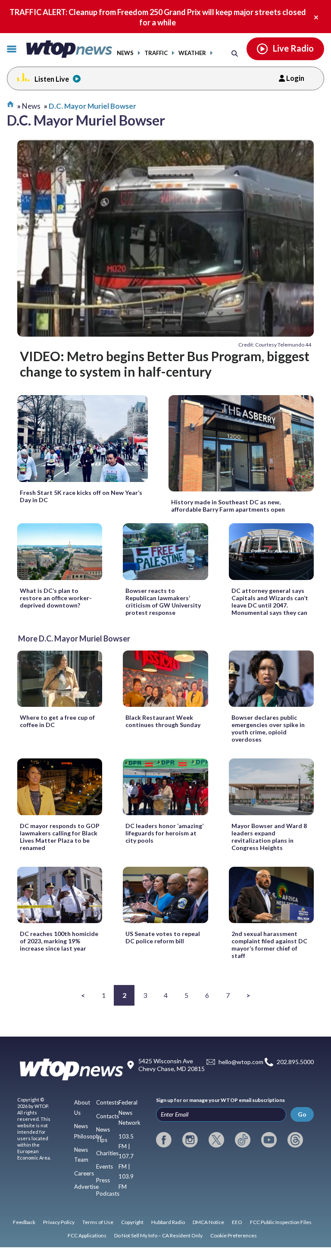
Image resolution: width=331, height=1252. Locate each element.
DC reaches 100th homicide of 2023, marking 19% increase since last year (59, 941)
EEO (237, 1222)
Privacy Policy (59, 1222)
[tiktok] (242, 1140)
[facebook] (164, 1140)
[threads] (295, 1140)
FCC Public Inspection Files (281, 1222)
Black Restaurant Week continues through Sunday (162, 721)
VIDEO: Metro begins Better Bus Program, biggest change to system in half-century (164, 363)
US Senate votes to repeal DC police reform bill (162, 937)
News (125, 53)
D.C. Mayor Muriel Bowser (92, 105)
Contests (107, 1102)
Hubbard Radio (168, 1222)
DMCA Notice (208, 1222)
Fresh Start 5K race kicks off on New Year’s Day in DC (81, 496)
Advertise (86, 1186)
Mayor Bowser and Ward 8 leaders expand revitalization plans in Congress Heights (269, 836)
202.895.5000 (295, 1061)
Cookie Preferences (233, 1235)
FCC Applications (87, 1235)
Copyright (132, 1222)
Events (104, 1166)
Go (302, 1114)
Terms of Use (97, 1222)
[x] (216, 1140)
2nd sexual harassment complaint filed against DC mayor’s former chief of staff (269, 944)
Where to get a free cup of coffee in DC (57, 721)
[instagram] (190, 1140)
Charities (107, 1153)
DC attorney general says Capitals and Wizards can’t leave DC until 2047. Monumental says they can (269, 601)
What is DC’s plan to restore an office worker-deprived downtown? (56, 598)
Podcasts (107, 1193)
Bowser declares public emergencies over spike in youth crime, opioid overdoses (268, 728)
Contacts (107, 1116)
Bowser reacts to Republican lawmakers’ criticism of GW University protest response (163, 601)
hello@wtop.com (241, 1061)
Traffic (156, 53)
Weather (192, 53)
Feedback (24, 1222)
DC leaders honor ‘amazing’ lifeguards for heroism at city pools (164, 833)
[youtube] (269, 1140)
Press (103, 1180)
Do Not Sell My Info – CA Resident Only (158, 1235)
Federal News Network (130, 1112)
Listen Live (51, 79)
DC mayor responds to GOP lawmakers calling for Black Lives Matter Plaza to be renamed (60, 836)
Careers (84, 1173)
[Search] (234, 53)
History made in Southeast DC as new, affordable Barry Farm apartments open (228, 505)
